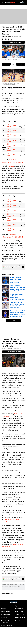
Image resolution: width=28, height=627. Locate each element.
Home (3, 326)
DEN (14, 150)
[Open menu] (2, 2)
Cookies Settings (6, 625)
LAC (14, 155)
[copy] (11, 39)
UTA (14, 140)
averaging (11, 166)
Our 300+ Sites (19, 609)
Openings (18, 606)
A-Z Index (18, 620)
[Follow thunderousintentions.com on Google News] (23, 267)
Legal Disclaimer (20, 617)
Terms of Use (19, 614)
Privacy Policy (5, 614)
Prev (6, 64)
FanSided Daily (5, 611)
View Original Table (17, 162)
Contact (3, 609)
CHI (14, 135)
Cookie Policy (5, 617)
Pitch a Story (19, 611)
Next (20, 64)
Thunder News (9, 326)
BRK (14, 130)
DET (14, 126)
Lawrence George (8, 36)
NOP (14, 145)
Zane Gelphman (8, 348)
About (3, 606)
